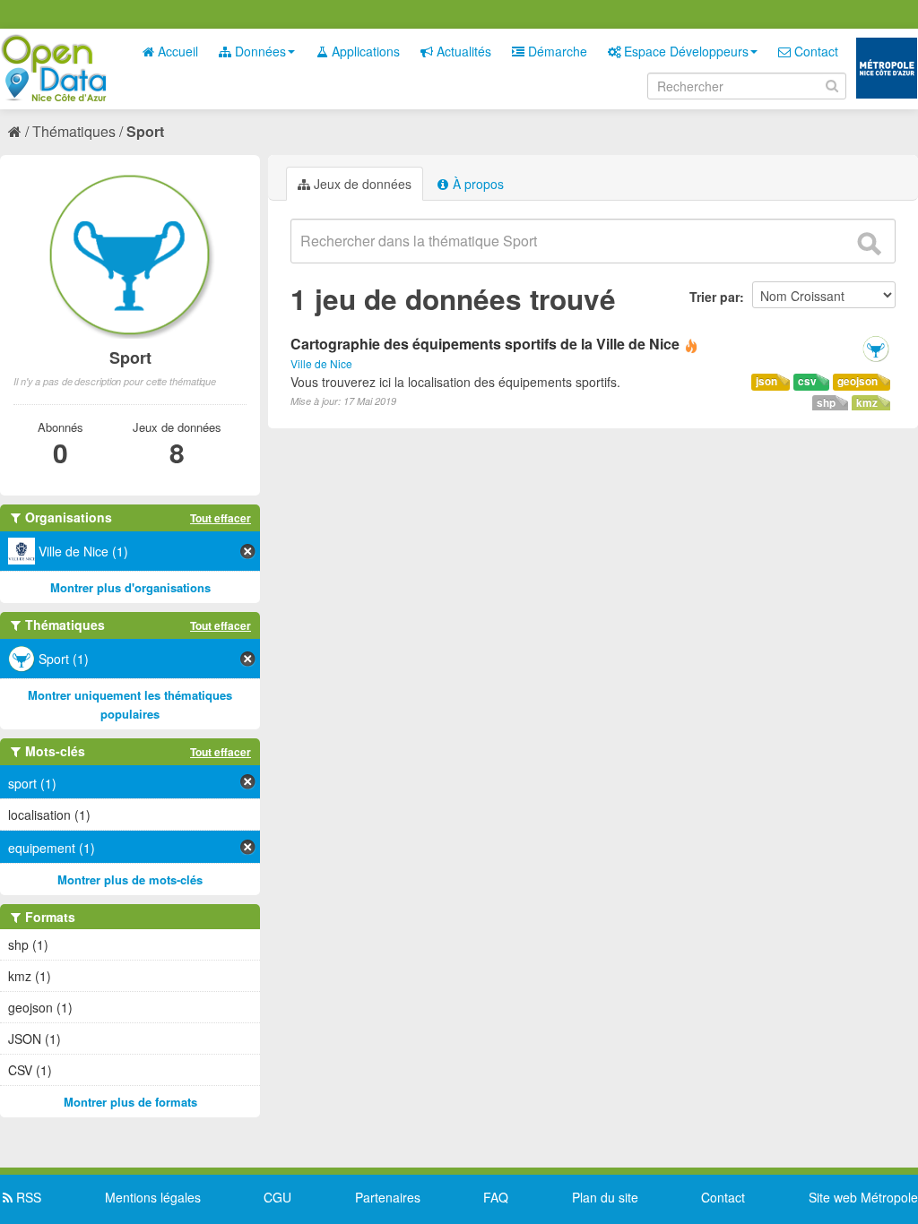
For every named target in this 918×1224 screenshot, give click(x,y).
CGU (277, 1197)
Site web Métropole (863, 1197)
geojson (857, 381)
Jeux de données (360, 184)
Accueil (176, 51)
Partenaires (387, 1197)
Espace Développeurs (684, 51)
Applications (364, 51)
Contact (814, 51)
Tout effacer (220, 518)
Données (258, 51)
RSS (27, 1197)
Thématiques (74, 131)
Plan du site (605, 1197)
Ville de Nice (321, 363)
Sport (145, 131)
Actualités (462, 51)
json (766, 381)
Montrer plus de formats (130, 1101)
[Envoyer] (868, 243)
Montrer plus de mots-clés (130, 879)
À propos (476, 184)
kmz (867, 402)
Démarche (555, 51)
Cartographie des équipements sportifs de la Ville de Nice (485, 343)
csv (807, 381)
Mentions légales (153, 1197)
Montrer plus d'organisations (130, 587)
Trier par (714, 297)
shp (826, 402)
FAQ (495, 1197)
